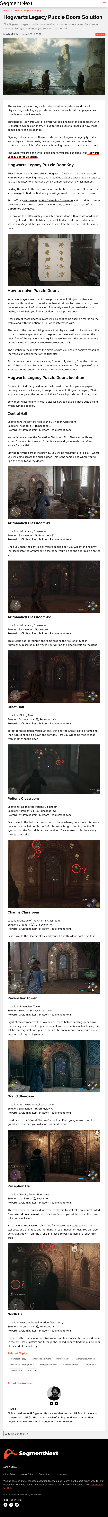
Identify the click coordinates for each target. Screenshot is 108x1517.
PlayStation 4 (90, 1364)
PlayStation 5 (16, 1370)
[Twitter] (51, 1404)
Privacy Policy (9, 1474)
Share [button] (101, 34)
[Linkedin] (56, 1404)
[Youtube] (17, 1505)
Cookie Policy (27, 1474)
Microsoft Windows (48, 1364)
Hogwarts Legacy (18, 1359)
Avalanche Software (41, 1359)
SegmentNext (16, 3)
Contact (63, 1474)
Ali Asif (9, 34)
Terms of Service (46, 1474)
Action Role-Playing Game (22, 1364)
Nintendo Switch (70, 1364)
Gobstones (14, 208)
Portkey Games (63, 1359)
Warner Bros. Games (85, 1359)
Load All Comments (16, 1433)
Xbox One (32, 1370)
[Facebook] (12, 1505)
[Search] (98, 3)
